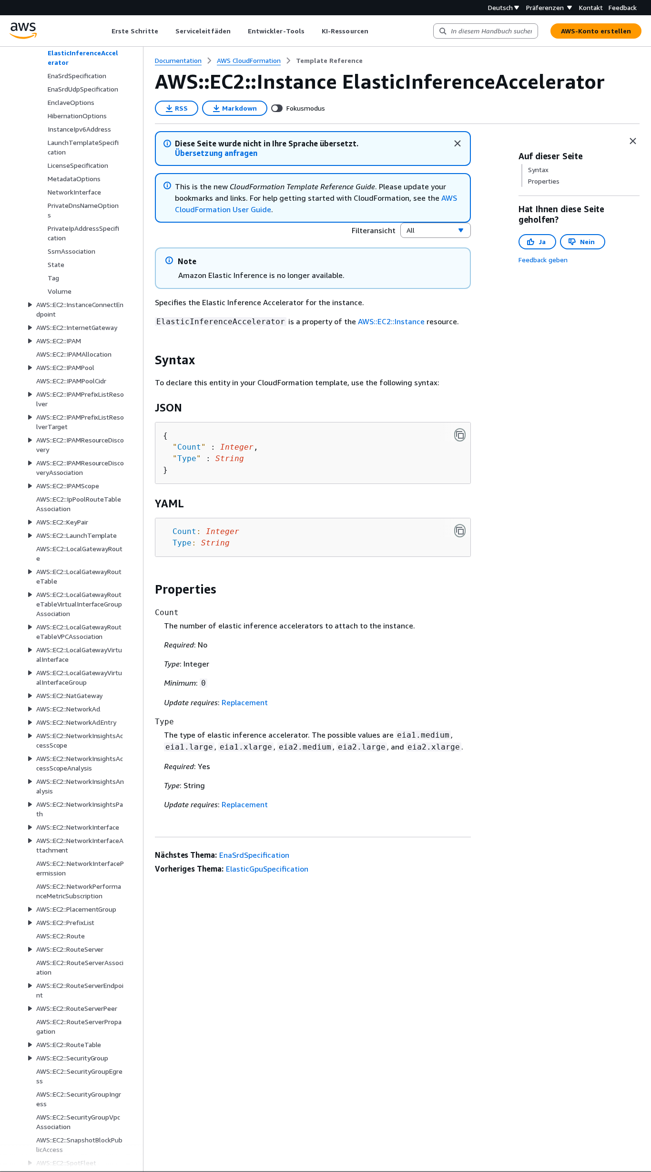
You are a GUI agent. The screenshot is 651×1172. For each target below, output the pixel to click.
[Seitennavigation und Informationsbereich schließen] (633, 141)
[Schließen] (457, 143)
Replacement (245, 702)
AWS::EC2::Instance (391, 321)
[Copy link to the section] (147, 360)
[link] (329, 60)
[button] (216, 153)
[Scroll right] (375, 31)
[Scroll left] (104, 31)
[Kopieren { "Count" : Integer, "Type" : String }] (460, 435)
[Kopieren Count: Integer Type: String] (460, 530)
